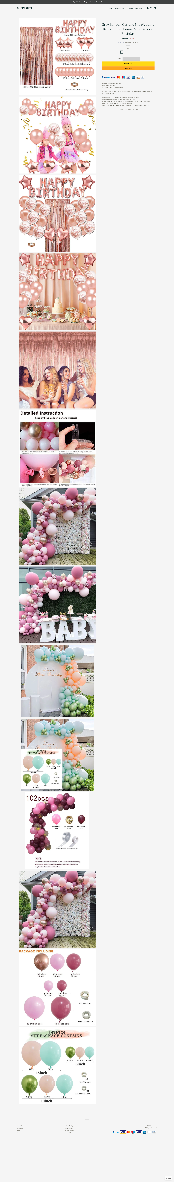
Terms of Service (70, 1133)
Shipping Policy (69, 1130)
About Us (20, 1126)
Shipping (121, 42)
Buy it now (128, 68)
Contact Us (20, 1128)
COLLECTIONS (120, 8)
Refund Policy (69, 1126)
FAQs (18, 1130)
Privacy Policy (69, 1128)
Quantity (118, 59)
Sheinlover (25, 8)
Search (19, 1133)
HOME (110, 8)
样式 (128, 48)
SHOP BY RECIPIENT (136, 8)
